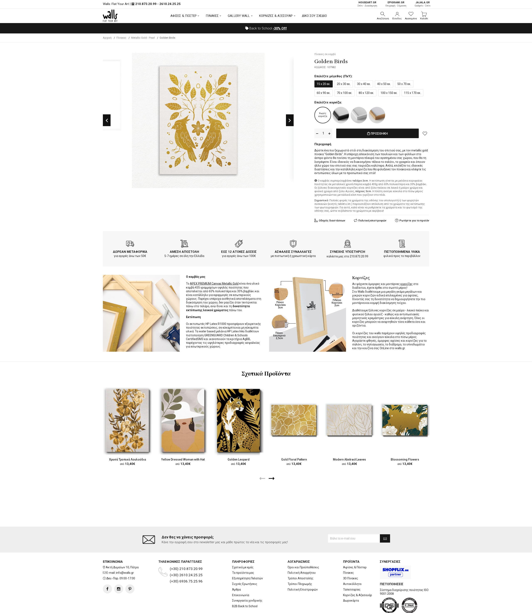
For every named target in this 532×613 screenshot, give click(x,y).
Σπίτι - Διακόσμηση (367, 4)
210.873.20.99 (145, 4)
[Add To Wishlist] (425, 133)
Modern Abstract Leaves (349, 459)
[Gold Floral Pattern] (294, 420)
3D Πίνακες (350, 578)
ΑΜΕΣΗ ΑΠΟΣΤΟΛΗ (184, 252)
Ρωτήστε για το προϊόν (414, 220)
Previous (107, 120)
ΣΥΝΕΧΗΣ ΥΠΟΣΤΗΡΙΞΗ (347, 252)
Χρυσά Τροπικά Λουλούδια (127, 459)
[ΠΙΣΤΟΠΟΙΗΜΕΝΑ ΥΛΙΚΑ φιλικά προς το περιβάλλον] (402, 244)
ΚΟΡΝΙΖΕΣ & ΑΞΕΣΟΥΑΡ (276, 16)
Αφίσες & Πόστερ (355, 567)
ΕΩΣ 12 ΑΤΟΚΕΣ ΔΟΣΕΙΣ (239, 252)
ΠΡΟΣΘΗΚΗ (379, 133)
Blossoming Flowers (405, 459)
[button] (383, 15)
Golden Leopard (239, 459)
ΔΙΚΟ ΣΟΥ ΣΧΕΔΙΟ (314, 16)
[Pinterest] (129, 588)
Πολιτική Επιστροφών (303, 589)
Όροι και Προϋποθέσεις (303, 567)
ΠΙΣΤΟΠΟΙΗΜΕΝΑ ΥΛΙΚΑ (402, 252)
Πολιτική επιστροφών (372, 220)
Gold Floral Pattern (294, 459)
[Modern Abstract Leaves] (349, 420)
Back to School (268, 28)
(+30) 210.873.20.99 (186, 569)
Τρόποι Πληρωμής (300, 584)
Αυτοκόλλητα (352, 584)
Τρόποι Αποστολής (300, 578)
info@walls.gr (125, 572)
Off (280, 28)
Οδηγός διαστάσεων (332, 220)
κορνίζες (406, 284)
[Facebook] (107, 588)
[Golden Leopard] (238, 420)
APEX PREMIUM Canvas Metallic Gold (214, 283)
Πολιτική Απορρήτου (302, 572)
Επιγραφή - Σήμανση (395, 4)
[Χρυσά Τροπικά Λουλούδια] (127, 420)
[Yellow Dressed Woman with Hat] (183, 420)
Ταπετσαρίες (352, 589)
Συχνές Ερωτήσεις (244, 584)
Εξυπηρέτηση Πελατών (247, 578)
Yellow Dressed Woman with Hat (183, 459)
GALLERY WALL (239, 16)
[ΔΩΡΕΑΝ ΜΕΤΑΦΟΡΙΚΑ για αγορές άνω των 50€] (130, 244)
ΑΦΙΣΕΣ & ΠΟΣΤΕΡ (183, 16)
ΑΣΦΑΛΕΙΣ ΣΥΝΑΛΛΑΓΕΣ (293, 252)
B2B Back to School (244, 606)
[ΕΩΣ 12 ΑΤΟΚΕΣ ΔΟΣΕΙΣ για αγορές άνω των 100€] (239, 244)
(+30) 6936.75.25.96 (186, 581)
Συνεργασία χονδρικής (247, 600)
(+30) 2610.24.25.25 (186, 575)
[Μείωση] (317, 133)
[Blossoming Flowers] (405, 420)
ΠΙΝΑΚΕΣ (212, 16)
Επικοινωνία (240, 595)
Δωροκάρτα (351, 600)
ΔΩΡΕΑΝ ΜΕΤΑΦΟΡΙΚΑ (130, 252)
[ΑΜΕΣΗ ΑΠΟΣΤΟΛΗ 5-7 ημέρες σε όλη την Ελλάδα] (184, 244)
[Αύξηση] (329, 133)
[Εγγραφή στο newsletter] (385, 538)
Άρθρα (236, 589)
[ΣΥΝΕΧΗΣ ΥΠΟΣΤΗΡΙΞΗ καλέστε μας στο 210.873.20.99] (347, 244)
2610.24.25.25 (170, 4)
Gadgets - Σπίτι (423, 4)
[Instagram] (118, 588)
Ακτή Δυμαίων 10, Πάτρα (122, 567)
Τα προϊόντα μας (243, 572)
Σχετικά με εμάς (243, 567)
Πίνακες (348, 572)
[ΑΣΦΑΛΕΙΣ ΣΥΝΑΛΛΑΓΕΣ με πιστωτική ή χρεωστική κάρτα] (293, 244)
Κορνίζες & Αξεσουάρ (357, 595)
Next (290, 120)
